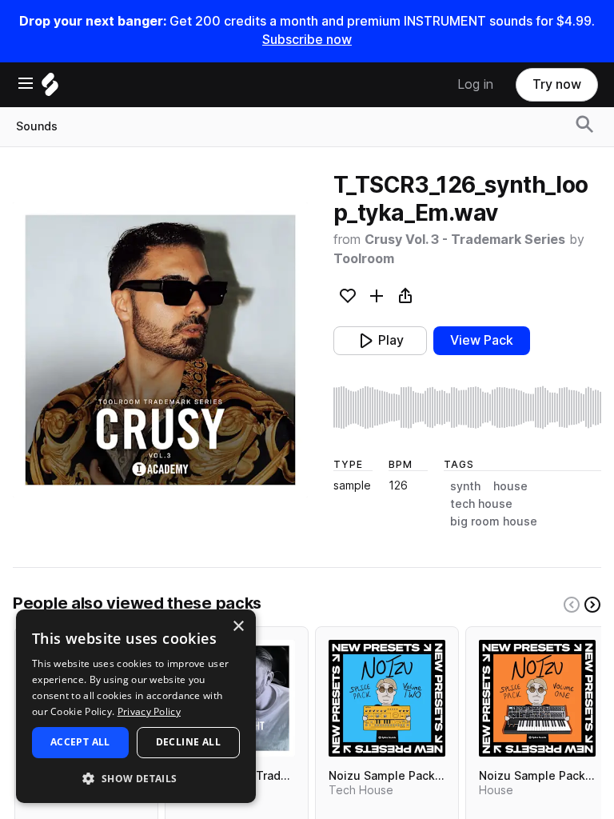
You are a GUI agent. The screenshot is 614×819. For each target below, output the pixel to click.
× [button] (238, 627)
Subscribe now (307, 39)
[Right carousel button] (592, 604)
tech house (481, 503)
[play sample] (467, 407)
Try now (556, 84)
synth (465, 486)
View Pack (481, 340)
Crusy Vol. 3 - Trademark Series (465, 239)
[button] (136, 778)
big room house (493, 521)
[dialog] (136, 706)
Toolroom (363, 258)
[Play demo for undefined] (160, 349)
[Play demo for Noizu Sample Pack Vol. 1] (537, 698)
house (510, 486)
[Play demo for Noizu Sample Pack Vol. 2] (387, 698)
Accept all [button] (80, 742)
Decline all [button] (188, 742)
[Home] (50, 88)
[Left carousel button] (571, 604)
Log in (475, 84)
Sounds (37, 126)
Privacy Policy (149, 711)
